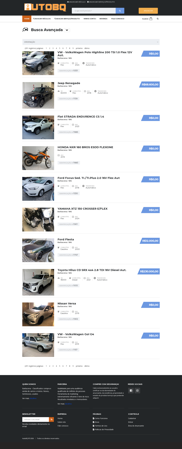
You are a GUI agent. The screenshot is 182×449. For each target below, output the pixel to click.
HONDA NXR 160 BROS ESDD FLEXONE (85, 147)
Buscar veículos (43, 19)
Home (26, 19)
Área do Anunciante (136, 426)
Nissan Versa (67, 303)
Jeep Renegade (69, 83)
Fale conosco (117, 19)
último (87, 48)
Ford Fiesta (66, 239)
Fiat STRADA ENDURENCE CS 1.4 (81, 116)
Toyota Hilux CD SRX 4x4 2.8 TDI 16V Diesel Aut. (92, 270)
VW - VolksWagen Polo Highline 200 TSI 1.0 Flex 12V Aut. (95, 54)
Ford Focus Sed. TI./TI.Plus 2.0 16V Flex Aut (89, 178)
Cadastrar (132, 418)
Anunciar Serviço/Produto (102, 2)
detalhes (33, 398)
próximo (79, 48)
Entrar (130, 422)
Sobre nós (62, 422)
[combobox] (91, 42)
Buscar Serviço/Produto (68, 19)
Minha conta (90, 19)
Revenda (103, 19)
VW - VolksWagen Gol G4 (76, 334)
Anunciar (148, 11)
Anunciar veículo (77, 2)
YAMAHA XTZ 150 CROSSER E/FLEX (82, 208)
